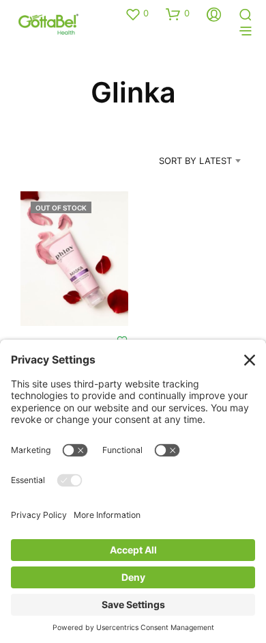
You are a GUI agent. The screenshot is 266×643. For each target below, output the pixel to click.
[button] (137, 13)
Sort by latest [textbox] (195, 160)
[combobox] (182, 160)
